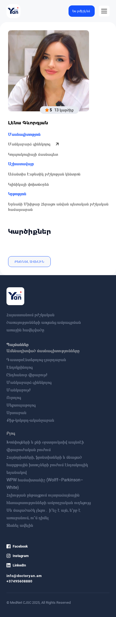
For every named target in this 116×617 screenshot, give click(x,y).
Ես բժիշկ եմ (81, 11)
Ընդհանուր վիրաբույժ (26, 374)
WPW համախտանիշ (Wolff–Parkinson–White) (44, 483)
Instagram (21, 556)
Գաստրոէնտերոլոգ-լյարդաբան (36, 359)
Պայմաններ (17, 344)
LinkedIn (19, 565)
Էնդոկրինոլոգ (19, 367)
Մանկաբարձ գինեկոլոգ (30, 144)
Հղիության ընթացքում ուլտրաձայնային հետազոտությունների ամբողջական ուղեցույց (48, 498)
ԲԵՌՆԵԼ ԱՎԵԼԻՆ (29, 262)
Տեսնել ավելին (19, 525)
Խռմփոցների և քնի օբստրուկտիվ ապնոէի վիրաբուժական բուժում (45, 445)
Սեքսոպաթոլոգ (21, 405)
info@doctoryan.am (24, 576)
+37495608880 (19, 581)
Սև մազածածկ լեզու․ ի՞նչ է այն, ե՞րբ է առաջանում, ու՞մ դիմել (43, 514)
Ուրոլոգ (13, 397)
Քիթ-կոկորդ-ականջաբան (30, 420)
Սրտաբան (16, 412)
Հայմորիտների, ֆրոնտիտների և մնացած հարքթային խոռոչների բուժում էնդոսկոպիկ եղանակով (47, 465)
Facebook (20, 546)
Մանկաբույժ (18, 389)
